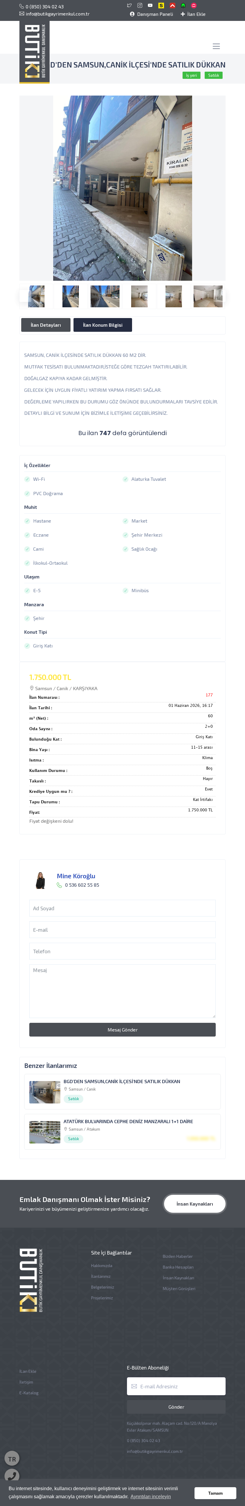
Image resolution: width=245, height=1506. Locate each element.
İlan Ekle (196, 14)
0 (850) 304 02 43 (45, 6)
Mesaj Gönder (123, 1029)
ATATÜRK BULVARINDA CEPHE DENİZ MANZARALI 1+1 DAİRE (128, 1121)
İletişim (26, 1381)
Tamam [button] (215, 1493)
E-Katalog (29, 1392)
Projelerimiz (102, 1297)
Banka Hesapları (178, 1266)
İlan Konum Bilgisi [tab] (102, 325)
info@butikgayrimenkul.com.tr (58, 13)
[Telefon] (11, 1476)
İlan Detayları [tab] (46, 325)
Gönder (176, 1407)
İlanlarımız (101, 1276)
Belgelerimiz (102, 1286)
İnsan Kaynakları (195, 1203)
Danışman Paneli (154, 14)
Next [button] (217, 293)
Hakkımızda (101, 1265)
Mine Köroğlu (76, 875)
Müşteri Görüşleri (179, 1288)
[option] (122, 188)
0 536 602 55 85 (82, 885)
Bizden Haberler (178, 1256)
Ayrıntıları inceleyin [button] (151, 1496)
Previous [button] (22, 293)
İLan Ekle (27, 1371)
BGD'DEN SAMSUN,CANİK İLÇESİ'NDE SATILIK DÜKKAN (122, 1081)
